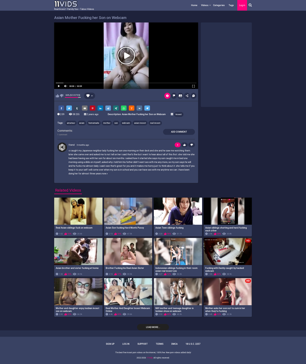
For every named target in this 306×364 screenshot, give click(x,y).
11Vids (150, 358)
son (116, 123)
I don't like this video (61, 95)
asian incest (140, 123)
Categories (219, 5)
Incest (179, 114)
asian (81, 123)
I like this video (57, 95)
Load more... (153, 327)
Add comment (179, 132)
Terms (159, 344)
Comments (64, 130)
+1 (184, 144)
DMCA (174, 344)
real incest (155, 123)
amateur (71, 123)
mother (106, 123)
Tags (231, 5)
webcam (126, 123)
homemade (94, 123)
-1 (191, 144)
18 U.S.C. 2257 (193, 344)
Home (194, 5)
